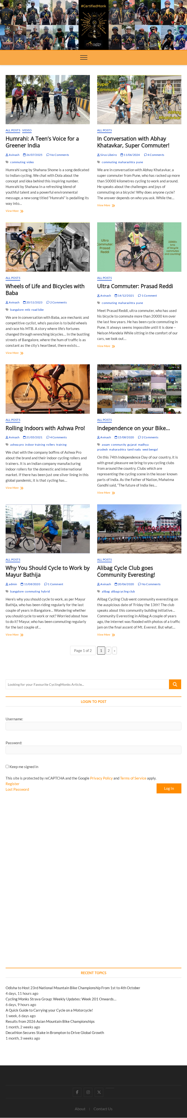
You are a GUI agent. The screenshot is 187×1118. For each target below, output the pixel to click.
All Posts (13, 130)
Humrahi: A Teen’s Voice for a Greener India (42, 142)
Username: (14, 719)
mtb (27, 309)
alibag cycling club (123, 591)
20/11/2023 (34, 302)
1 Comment (149, 295)
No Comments (59, 155)
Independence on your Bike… (133, 428)
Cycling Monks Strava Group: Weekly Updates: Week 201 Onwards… (61, 999)
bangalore (17, 309)
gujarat (132, 444)
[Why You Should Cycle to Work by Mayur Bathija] (48, 529)
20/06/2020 (125, 584)
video (30, 162)
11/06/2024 (131, 155)
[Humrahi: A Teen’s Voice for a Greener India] (48, 99)
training (61, 444)
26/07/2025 (34, 155)
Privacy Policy (101, 778)
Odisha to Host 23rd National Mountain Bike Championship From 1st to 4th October (73, 988)
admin (12, 584)
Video (27, 130)
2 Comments (58, 302)
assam (106, 444)
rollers (50, 444)
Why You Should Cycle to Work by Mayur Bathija (48, 571)
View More (17, 211)
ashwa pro (17, 444)
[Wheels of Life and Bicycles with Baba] (48, 247)
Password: (14, 743)
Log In (169, 788)
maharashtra (126, 162)
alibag (106, 591)
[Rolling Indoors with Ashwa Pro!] (48, 389)
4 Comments (155, 155)
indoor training (35, 444)
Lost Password (17, 789)
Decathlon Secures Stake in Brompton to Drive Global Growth (55, 1032)
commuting (17, 162)
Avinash (13, 155)
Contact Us (103, 1108)
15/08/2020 (125, 437)
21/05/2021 (34, 437)
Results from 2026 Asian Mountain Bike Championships (50, 1021)
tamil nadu (134, 449)
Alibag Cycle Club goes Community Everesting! (126, 571)
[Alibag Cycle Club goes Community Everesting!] (139, 529)
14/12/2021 (125, 295)
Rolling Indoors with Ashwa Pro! (45, 428)
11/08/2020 (32, 584)
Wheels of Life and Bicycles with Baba (45, 289)
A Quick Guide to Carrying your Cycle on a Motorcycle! (49, 1010)
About (80, 1108)
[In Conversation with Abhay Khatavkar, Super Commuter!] (139, 99)
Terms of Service (133, 778)
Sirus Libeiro (108, 155)
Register (12, 783)
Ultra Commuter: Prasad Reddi (135, 286)
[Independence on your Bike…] (139, 389)
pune (139, 162)
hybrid (45, 591)
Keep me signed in (23, 766)
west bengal (150, 449)
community (118, 444)
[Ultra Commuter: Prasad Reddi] (139, 247)
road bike (37, 309)
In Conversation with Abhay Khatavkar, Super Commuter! (133, 142)
